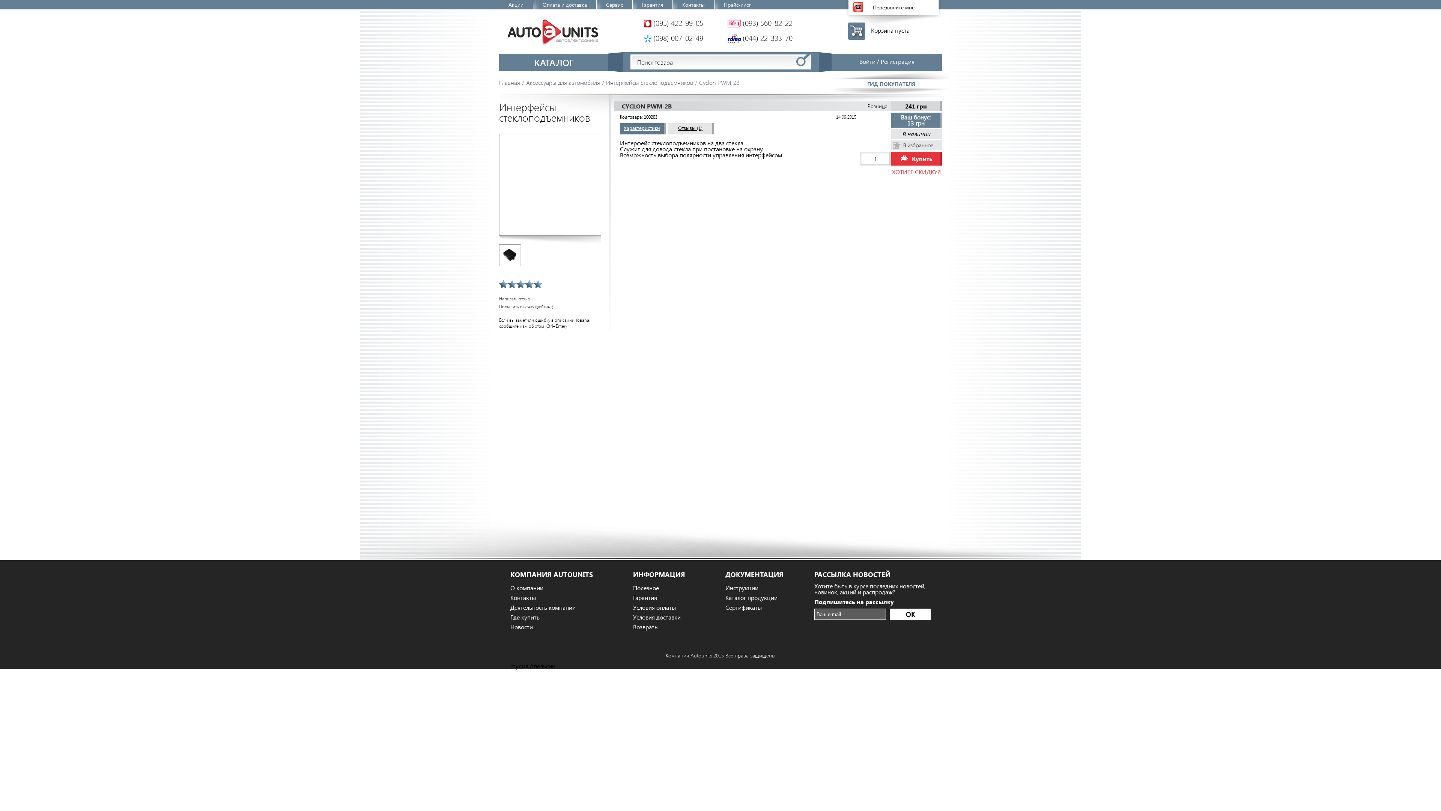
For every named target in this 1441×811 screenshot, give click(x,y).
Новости (521, 627)
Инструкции (741, 588)
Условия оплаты (654, 607)
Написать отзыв (514, 298)
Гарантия (652, 4)
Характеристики (642, 128)
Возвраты (646, 627)
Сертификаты (743, 607)
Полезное (646, 588)
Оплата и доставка (565, 4)
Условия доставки (657, 617)
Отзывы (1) (690, 128)
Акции (515, 4)
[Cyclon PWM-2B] (550, 185)
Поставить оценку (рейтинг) (526, 306)
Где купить (525, 617)
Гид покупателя (891, 83)
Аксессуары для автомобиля (563, 82)
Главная (509, 82)
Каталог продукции (751, 598)
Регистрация (898, 61)
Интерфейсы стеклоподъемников (649, 82)
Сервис (614, 4)
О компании (526, 588)
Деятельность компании (543, 607)
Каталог (554, 62)
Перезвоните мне (894, 7)
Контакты (693, 4)
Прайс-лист (737, 4)
